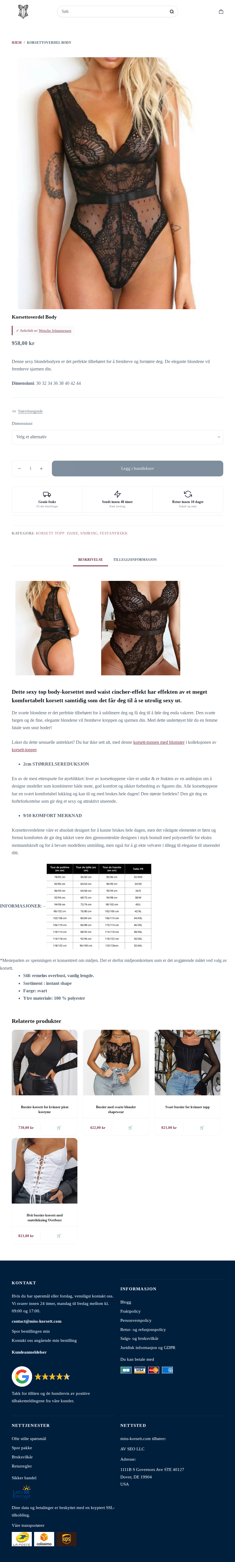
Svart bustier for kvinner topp (187, 1107)
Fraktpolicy (130, 1311)
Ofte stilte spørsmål (29, 1438)
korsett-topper (24, 749)
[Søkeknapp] (172, 11)
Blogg (125, 1301)
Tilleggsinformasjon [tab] (135, 560)
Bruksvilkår (22, 1456)
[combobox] (113, 11)
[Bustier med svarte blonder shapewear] (116, 1062)
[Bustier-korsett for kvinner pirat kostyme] (44, 1062)
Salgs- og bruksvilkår (139, 1338)
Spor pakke (22, 1447)
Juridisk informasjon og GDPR (147, 1347)
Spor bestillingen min (31, 1331)
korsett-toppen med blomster (159, 742)
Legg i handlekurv (137, 468)
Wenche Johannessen (55, 330)
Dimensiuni (22, 423)
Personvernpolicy (136, 1320)
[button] (27, 411)
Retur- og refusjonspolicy (143, 1329)
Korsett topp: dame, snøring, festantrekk (82, 533)
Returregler (22, 1466)
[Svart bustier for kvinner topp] (187, 1062)
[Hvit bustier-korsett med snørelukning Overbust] (44, 1171)
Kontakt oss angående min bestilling (44, 1340)
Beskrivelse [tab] (90, 560)
